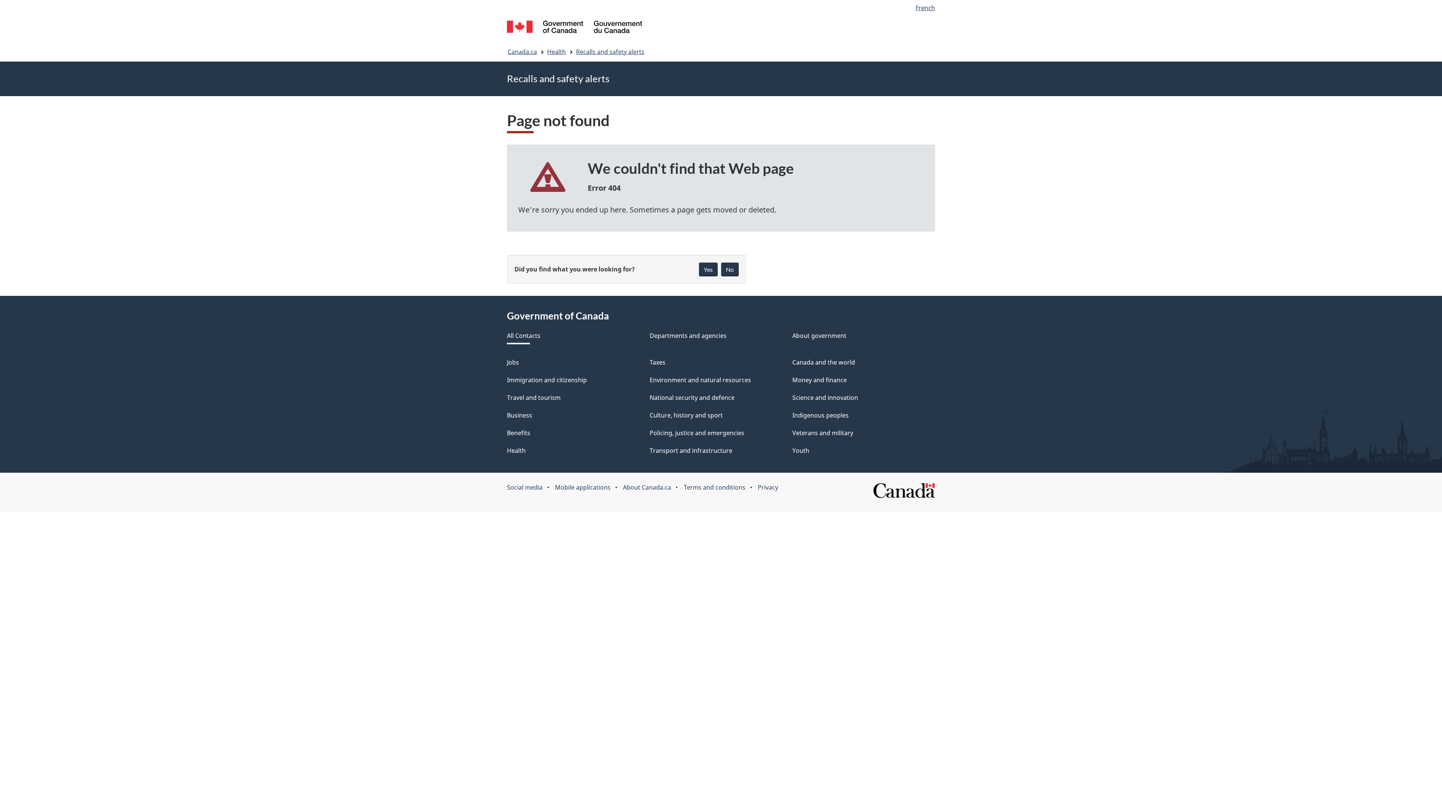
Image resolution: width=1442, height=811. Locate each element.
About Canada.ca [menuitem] (647, 487)
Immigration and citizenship (547, 380)
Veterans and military (822, 433)
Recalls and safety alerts (610, 52)
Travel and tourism (534, 397)
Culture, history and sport (686, 415)
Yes (708, 269)
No (730, 269)
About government (819, 336)
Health (556, 52)
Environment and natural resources (700, 380)
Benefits (518, 433)
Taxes (657, 362)
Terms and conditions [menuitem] (714, 487)
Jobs (513, 362)
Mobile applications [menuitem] (583, 487)
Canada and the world (823, 362)
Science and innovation (825, 397)
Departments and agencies (688, 336)
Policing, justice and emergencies (697, 433)
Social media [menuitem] (525, 487)
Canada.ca (522, 52)
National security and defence (692, 397)
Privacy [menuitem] (768, 487)
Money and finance (819, 380)
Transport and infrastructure (691, 450)
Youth (800, 450)
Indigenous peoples (820, 415)
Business (519, 415)
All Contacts (523, 336)
